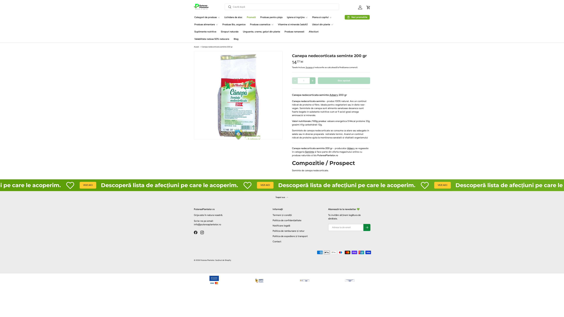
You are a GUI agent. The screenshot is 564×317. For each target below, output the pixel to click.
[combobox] (282, 7)
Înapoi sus (281, 197)
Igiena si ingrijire (296, 17)
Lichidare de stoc (233, 17)
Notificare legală (281, 225)
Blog (236, 39)
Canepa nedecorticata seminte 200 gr (217, 47)
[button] (368, 7)
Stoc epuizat (344, 80)
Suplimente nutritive (205, 31)
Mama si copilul (320, 17)
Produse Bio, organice (234, 24)
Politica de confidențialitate (287, 220)
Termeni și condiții (282, 215)
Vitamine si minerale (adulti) (293, 24)
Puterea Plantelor (207, 260)
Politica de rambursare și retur (288, 231)
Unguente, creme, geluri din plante (261, 31)
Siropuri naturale (230, 31)
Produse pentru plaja (271, 17)
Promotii (251, 17)
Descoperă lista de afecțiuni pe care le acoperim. (157, 185)
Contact (277, 241)
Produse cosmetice (260, 24)
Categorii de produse (205, 17)
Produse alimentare (204, 24)
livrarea (309, 67)
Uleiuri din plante (321, 24)
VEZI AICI (75, 185)
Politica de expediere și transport (290, 236)
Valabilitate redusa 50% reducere (211, 39)
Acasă (196, 47)
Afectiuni (314, 31)
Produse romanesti (294, 31)
